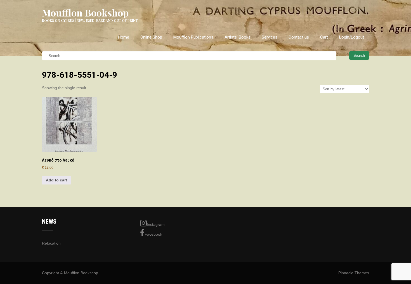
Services (269, 37)
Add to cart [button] (56, 180)
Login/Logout (351, 37)
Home (123, 37)
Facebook (153, 234)
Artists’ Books (238, 37)
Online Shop (151, 37)
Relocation (51, 243)
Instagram (156, 224)
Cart (324, 37)
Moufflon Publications (193, 37)
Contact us (299, 37)
